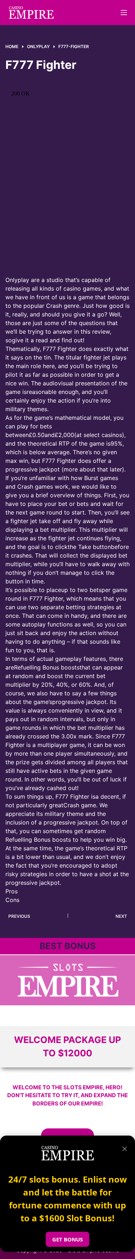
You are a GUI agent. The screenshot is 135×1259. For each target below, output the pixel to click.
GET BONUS (67, 1239)
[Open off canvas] (124, 12)
